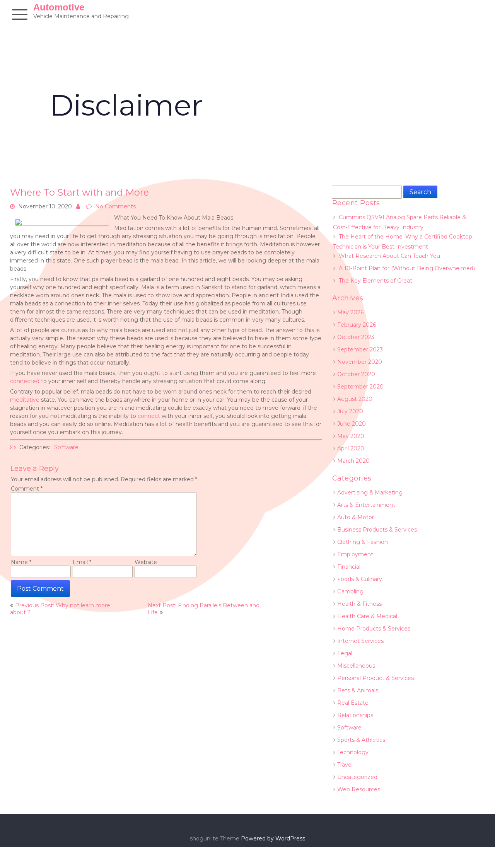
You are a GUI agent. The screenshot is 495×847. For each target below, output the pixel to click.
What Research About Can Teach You (389, 255)
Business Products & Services (377, 529)
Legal (344, 653)
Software (66, 447)
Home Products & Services (373, 628)
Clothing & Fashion (362, 542)
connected (24, 381)
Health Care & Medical (367, 616)
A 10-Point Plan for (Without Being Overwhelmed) (407, 268)
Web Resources (358, 789)
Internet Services (360, 640)
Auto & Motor (355, 517)
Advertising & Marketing (370, 492)
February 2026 (356, 324)
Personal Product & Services (375, 678)
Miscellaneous (356, 665)
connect (149, 415)
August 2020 (354, 398)
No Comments (115, 206)
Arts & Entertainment (366, 504)
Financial (348, 566)
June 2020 (351, 423)
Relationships (355, 715)
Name (21, 562)
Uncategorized (357, 777)
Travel (345, 764)
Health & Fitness (359, 603)
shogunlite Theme (215, 838)
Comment (27, 488)
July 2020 (350, 411)
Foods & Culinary (359, 579)
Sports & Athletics (361, 739)
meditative (25, 399)
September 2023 (360, 349)
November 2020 (359, 361)
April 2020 (350, 448)
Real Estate (353, 702)
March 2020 (353, 460)
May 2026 (350, 312)
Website (146, 562)
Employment (355, 554)
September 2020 (360, 386)
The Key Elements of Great (375, 280)
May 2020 (350, 436)
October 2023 (355, 337)
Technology (353, 752)
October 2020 (356, 374)
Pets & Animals (357, 690)
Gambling (350, 591)
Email (82, 562)
